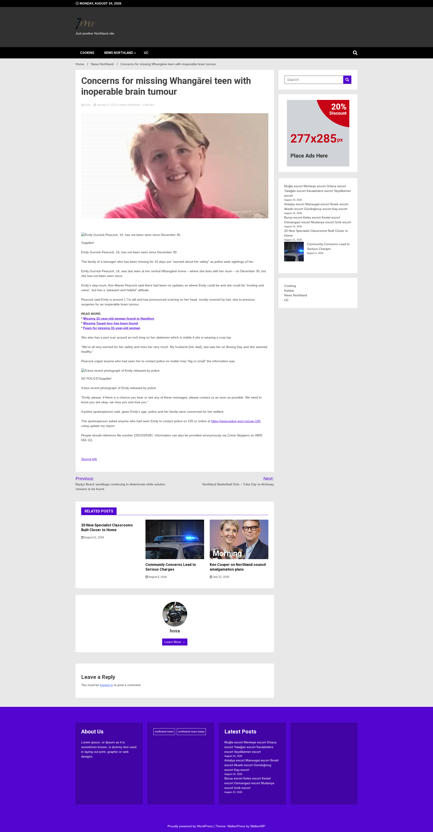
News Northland (118, 53)
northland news (164, 731)
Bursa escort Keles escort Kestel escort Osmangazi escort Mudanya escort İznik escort (249, 783)
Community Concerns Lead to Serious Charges (170, 567)
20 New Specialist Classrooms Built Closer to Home (107, 527)
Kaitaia (289, 290)
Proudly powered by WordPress (191, 826)
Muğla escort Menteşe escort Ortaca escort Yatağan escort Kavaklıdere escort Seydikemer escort (317, 190)
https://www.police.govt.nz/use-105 (235, 421)
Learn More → (174, 642)
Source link (89, 459)
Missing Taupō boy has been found (110, 323)
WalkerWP (257, 826)
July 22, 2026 (220, 576)
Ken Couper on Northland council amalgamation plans (238, 567)
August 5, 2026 (157, 576)
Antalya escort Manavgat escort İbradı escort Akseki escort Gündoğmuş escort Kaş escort (251, 765)
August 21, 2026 (94, 537)
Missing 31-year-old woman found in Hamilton (118, 318)
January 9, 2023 (106, 104)
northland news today (191, 731)
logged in (106, 685)
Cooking (87, 53)
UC (146, 53)
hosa (87, 104)
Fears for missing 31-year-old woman (111, 328)
